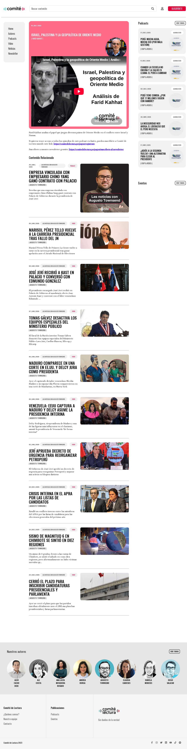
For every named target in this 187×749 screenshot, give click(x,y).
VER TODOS (180, 23)
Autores (11, 33)
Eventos (54, 719)
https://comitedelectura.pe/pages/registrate (74, 143)
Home (10, 28)
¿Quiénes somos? (11, 714)
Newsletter (13, 53)
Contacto (8, 723)
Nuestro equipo (10, 719)
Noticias (11, 48)
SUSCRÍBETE (177, 8)
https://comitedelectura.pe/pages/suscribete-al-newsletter (96, 149)
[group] (16, 673)
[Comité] (14, 8)
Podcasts (12, 38)
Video (10, 43)
